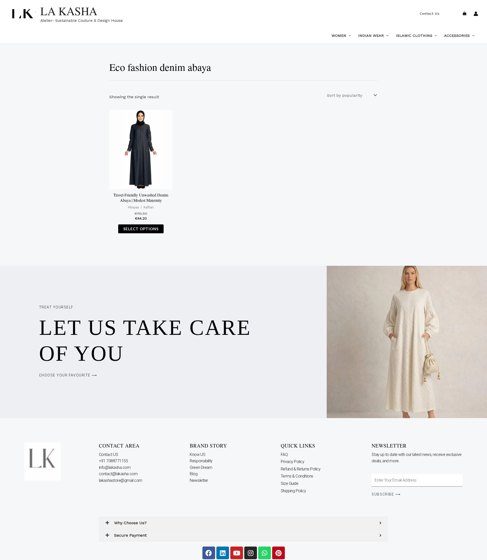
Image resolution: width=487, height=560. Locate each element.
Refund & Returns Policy (301, 469)
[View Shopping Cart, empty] (464, 14)
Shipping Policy (293, 490)
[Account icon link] (476, 13)
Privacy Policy (292, 461)
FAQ (284, 454)
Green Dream (201, 467)
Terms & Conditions (297, 476)
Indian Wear (371, 36)
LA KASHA (68, 11)
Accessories (457, 36)
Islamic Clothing (414, 36)
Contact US (109, 454)
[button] (429, 13)
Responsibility (201, 460)
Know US (198, 454)
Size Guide (290, 483)
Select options (141, 228)
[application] (348, 36)
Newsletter (199, 480)
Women (339, 36)
